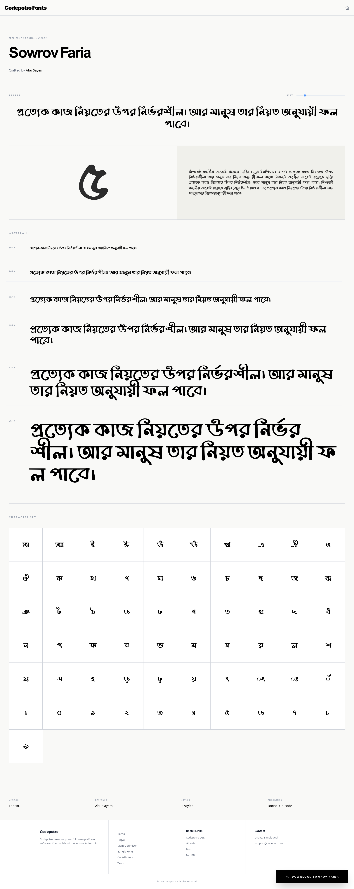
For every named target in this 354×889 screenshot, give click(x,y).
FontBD (190, 855)
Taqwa (121, 839)
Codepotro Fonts (25, 7)
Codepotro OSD (195, 837)
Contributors (125, 857)
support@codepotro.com (270, 843)
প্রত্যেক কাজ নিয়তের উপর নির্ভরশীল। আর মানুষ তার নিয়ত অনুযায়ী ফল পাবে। (177, 119)
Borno (121, 834)
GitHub (190, 843)
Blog (189, 849)
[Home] (347, 8)
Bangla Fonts (125, 851)
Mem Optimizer (127, 845)
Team (120, 863)
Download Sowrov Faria (315, 876)
